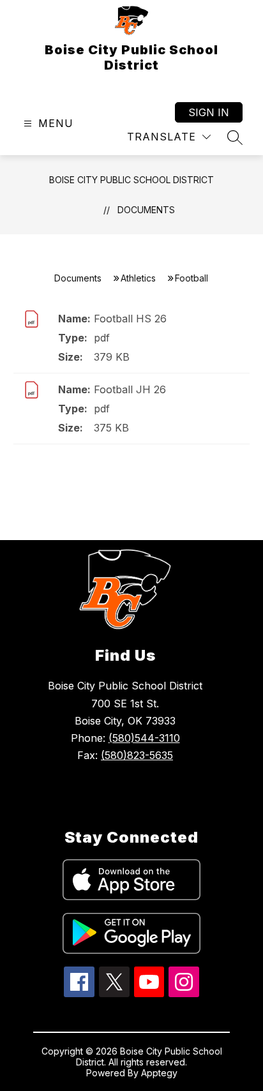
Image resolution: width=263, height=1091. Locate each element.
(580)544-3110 (144, 738)
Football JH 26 (130, 389)
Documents (146, 209)
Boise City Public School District (131, 179)
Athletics (138, 278)
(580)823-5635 (137, 755)
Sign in (208, 112)
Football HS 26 (130, 318)
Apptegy (159, 1072)
